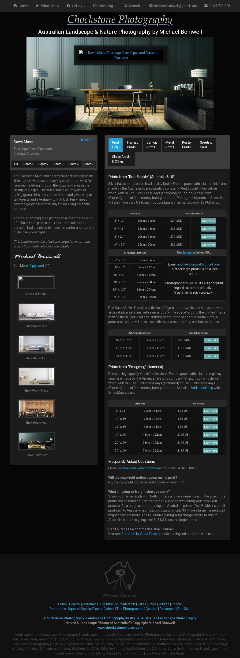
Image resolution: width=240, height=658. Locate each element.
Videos (109, 609)
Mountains (90, 604)
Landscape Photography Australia (112, 618)
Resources (167, 609)
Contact (152, 609)
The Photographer (130, 609)
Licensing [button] (105, 6)
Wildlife (164, 604)
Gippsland (36, 266)
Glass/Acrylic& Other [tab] (121, 159)
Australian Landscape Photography (168, 618)
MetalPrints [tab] (169, 145)
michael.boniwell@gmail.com (175, 6)
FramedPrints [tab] (133, 145)
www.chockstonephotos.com (120, 627)
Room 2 (43, 164)
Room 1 (28, 164)
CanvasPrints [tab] (152, 145)
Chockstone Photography (64, 618)
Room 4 (73, 164)
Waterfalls (127, 604)
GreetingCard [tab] (206, 145)
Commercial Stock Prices (139, 534)
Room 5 (88, 164)
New (50, 6)
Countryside (109, 604)
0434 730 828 (219, 6)
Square (73, 609)
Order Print (208, 221)
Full (16, 164)
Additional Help (202, 388)
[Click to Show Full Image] (120, 83)
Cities (152, 604)
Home (22, 6)
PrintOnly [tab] (115, 145)
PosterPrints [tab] (187, 145)
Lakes (142, 604)
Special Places (91, 609)
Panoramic (58, 609)
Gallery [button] (76, 6)
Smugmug (189, 252)
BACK (87, 140)
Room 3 (58, 164)
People (177, 604)
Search (133, 6)
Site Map (184, 609)
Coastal (74, 604)
